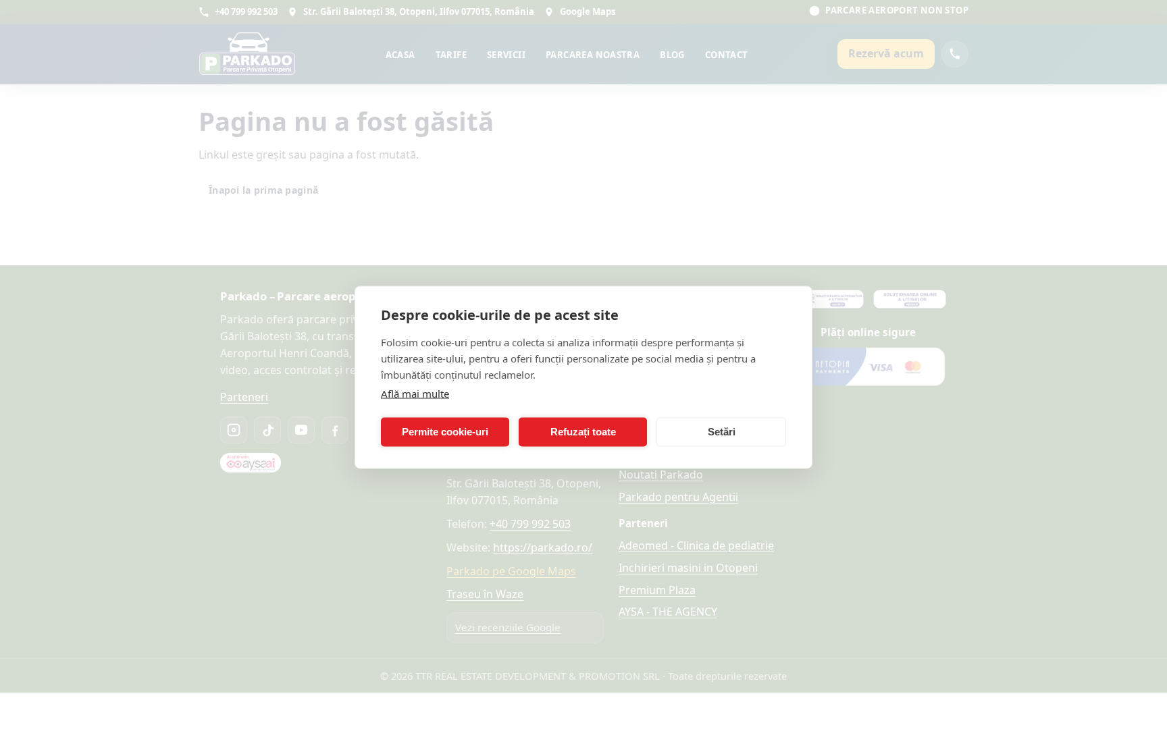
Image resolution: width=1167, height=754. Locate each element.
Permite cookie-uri (445, 431)
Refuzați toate (583, 431)
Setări (721, 431)
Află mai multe (415, 393)
